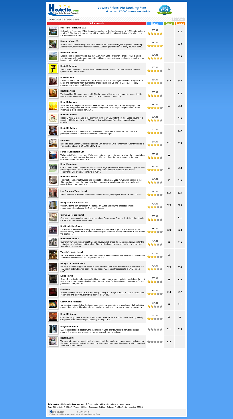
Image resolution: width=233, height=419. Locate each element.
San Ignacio (130, 407)
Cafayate (110, 407)
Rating (155, 23)
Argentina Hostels (64, 19)
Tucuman (93, 407)
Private (180, 23)
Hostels (51, 19)
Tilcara (76, 407)
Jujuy (61, 407)
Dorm (169, 23)
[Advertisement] (116, 375)
